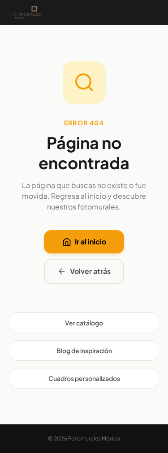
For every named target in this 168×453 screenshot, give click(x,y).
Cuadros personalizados (84, 378)
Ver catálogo (84, 323)
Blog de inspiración (84, 350)
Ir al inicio (90, 241)
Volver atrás (90, 271)
